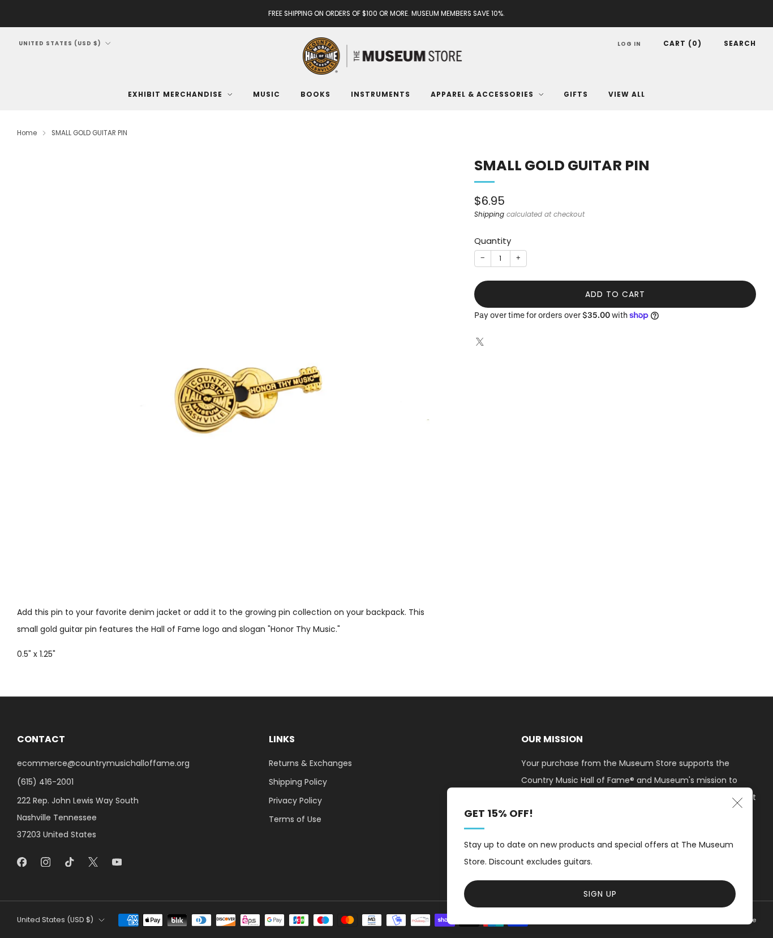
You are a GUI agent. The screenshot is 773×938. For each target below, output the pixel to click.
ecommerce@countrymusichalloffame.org (103, 763)
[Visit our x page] (93, 862)
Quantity (492, 241)
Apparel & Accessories (482, 94)
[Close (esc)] (737, 803)
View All (626, 94)
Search (740, 43)
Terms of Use (295, 819)
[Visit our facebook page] (21, 862)
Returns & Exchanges (310, 763)
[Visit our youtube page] (116, 862)
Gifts (576, 94)
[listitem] (386, 13)
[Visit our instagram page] (45, 862)
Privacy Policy (295, 800)
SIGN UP (600, 894)
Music (266, 94)
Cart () (682, 43)
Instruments (380, 94)
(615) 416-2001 (45, 782)
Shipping (489, 214)
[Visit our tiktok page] (69, 862)
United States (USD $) (60, 43)
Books (315, 94)
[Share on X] (480, 342)
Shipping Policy (298, 782)
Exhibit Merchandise (175, 94)
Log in (629, 44)
